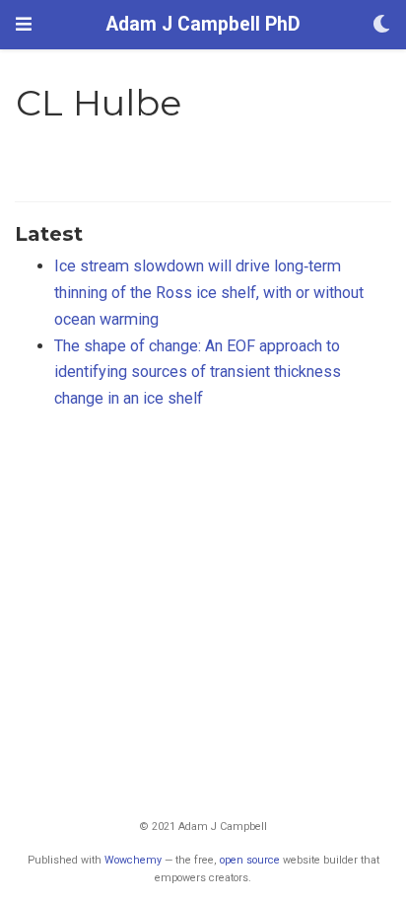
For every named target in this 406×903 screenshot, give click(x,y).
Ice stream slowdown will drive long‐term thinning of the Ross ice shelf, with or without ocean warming (209, 292)
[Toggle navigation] (24, 24)
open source (250, 860)
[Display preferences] (381, 25)
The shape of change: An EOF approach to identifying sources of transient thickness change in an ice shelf (197, 372)
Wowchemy (133, 860)
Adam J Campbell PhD (203, 24)
